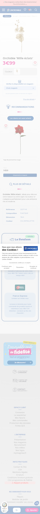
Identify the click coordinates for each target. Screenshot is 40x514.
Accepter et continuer (33, 267)
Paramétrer (20, 267)
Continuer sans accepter (7, 267)
